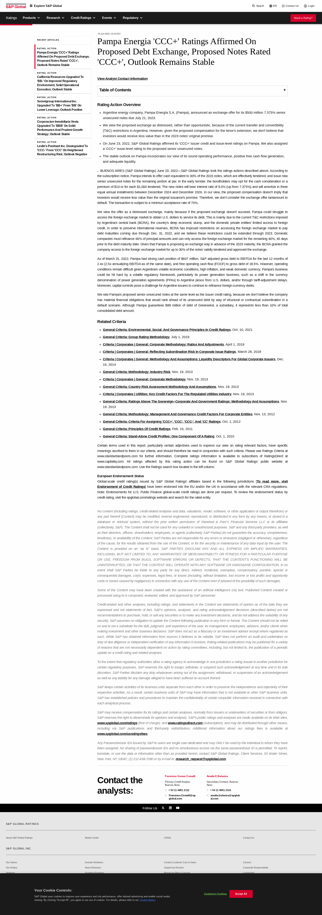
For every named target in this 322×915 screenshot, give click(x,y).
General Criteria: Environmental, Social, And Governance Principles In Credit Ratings (167, 330)
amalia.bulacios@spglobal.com (225, 797)
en (275, 5)
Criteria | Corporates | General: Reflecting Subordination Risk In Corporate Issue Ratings (169, 352)
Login (311, 5)
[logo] (16, 6)
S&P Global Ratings (22, 823)
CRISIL (167, 838)
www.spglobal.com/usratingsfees (122, 734)
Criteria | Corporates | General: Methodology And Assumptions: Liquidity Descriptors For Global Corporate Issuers (189, 359)
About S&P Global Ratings (19, 838)
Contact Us (292, 5)
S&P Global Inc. (19, 848)
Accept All (241, 893)
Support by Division (174, 868)
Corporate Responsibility (255, 868)
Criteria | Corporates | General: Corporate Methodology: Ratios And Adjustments (163, 344)
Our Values (11, 862)
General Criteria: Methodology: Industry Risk (136, 372)
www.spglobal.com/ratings (117, 723)
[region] (161, 894)
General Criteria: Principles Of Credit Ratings (136, 429)
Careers (247, 862)
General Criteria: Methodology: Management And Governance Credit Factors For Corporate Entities (177, 414)
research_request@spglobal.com (201, 759)
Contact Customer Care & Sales (180, 862)
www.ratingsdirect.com (185, 723)
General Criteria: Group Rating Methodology (136, 337)
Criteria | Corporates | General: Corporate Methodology (144, 379)
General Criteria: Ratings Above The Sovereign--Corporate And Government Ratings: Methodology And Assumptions (191, 401)
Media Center (92, 838)
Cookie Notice (148, 900)
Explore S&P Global (48, 5)
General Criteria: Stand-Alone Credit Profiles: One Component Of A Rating (158, 436)
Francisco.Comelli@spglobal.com (182, 797)
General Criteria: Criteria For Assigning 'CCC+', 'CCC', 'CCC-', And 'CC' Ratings (161, 421)
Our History (11, 868)
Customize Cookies (215, 893)
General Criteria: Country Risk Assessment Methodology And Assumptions (159, 387)
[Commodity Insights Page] (163, 808)
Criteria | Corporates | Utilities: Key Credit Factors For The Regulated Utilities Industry (167, 394)
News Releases (93, 868)
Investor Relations (94, 862)
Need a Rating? (303, 17)
